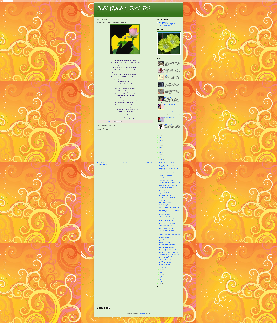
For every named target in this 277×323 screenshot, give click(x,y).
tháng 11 (161, 157)
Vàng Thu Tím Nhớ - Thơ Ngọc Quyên (166, 171)
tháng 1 (161, 281)
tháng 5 (161, 274)
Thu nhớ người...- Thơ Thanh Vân (166, 180)
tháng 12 (161, 155)
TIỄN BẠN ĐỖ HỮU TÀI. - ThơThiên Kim (167, 197)
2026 (160, 135)
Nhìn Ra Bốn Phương (163, 22)
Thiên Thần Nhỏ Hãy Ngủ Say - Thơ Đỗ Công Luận (169, 254)
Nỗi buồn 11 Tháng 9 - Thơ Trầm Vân (166, 247)
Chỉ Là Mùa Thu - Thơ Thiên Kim (165, 225)
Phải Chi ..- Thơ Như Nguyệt (165, 264)
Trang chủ (125, 162)
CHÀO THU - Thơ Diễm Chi (164, 214)
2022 (160, 142)
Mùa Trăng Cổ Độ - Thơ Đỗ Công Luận (167, 239)
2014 (160, 283)
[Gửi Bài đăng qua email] (114, 121)
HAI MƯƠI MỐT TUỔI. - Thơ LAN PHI (166, 162)
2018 (160, 149)
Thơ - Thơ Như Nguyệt (163, 240)
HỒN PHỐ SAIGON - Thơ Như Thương (167, 223)
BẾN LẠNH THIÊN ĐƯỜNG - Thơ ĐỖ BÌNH (167, 163)
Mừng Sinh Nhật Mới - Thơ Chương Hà (167, 228)
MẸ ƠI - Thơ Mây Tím (163, 245)
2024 (160, 139)
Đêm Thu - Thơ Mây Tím (164, 183)
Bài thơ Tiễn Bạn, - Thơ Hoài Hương (166, 195)
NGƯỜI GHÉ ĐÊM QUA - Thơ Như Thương (167, 250)
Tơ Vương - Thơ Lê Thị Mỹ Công (165, 262)
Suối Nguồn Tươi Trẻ (123, 9)
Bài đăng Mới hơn (100, 162)
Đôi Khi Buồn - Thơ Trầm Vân (165, 202)
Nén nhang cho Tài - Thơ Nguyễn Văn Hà (167, 190)
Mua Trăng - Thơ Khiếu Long (165, 177)
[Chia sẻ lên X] (119, 121)
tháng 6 (161, 272)
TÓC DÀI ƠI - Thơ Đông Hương (165, 256)
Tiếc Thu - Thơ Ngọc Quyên (164, 216)
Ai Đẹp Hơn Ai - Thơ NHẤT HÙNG (171, 75)
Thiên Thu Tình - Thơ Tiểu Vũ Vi (165, 175)
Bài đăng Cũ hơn (149, 162)
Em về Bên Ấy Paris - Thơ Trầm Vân (166, 237)
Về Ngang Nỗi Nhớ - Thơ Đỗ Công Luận (172, 117)
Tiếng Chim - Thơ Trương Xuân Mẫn (171, 89)
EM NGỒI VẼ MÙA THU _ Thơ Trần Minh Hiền (168, 185)
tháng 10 (161, 159)
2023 (160, 140)
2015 (160, 154)
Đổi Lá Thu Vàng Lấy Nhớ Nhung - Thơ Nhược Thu (169, 252)
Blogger (152, 313)
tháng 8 (161, 269)
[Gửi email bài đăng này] (116, 121)
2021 (160, 144)
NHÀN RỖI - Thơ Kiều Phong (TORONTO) (167, 249)
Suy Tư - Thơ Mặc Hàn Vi (164, 204)
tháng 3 (161, 277)
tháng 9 (161, 160)
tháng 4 (161, 276)
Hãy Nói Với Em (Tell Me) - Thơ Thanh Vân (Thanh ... (169, 210)
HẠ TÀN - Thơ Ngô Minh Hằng (165, 242)
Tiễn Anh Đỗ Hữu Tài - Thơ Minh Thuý (166, 187)
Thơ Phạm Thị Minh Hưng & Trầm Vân (166, 230)
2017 (160, 150)
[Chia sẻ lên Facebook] (120, 121)
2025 (160, 137)
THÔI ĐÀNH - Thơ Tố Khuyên (165, 259)
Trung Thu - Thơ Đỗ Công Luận (165, 189)
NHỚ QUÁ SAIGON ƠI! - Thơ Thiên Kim (167, 244)
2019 (160, 147)
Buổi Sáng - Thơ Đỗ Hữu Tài (165, 257)
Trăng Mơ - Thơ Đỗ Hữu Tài (164, 192)
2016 (160, 152)
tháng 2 (161, 279)
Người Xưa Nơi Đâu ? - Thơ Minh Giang (167, 205)
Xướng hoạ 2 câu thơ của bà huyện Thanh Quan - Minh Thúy (171, 97)
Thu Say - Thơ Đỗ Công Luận (165, 226)
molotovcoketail (142, 313)
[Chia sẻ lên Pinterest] (121, 121)
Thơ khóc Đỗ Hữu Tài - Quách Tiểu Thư (167, 199)
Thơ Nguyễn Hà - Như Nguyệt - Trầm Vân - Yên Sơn (169, 182)
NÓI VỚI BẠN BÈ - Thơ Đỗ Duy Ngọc (171, 68)
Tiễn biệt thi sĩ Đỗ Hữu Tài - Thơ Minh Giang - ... (168, 194)
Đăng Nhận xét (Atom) (104, 164)
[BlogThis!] (117, 121)
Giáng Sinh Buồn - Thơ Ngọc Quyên (166, 111)
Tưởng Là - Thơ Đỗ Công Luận (170, 104)
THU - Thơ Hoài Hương (164, 178)
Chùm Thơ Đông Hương (169, 61)
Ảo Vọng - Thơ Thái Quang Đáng (165, 261)
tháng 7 (161, 271)
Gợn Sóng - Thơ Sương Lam (165, 200)
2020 (160, 145)
